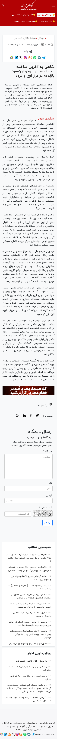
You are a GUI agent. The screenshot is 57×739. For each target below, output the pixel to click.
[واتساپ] (34, 58)
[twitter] (37, 416)
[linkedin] (24, 416)
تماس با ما (46, 734)
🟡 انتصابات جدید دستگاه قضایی (23, 15)
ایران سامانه (21, 729)
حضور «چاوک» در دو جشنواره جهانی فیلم (28, 643)
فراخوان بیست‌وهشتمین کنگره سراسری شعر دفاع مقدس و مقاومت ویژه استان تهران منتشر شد (28, 558)
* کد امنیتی (45, 507)
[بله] (39, 59)
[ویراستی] (16, 58)
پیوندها (53, 734)
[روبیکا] (11, 58)
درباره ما (38, 734)
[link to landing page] (28, 5)
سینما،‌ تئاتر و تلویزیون (25, 38)
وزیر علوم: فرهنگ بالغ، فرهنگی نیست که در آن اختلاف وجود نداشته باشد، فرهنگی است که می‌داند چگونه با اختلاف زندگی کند (29, 688)
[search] (3, 5)
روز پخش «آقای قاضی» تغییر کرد (32, 661)
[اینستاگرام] (25, 58)
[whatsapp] (17, 416)
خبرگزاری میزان (46, 119)
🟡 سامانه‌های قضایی (47, 21)
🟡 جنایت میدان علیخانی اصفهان (25, 21)
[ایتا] (30, 58)
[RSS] (9, 735)
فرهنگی (41, 38)
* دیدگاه (47, 451)
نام (50, 483)
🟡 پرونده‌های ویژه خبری (46, 15)
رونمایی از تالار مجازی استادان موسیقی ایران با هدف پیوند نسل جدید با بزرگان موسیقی (30, 634)
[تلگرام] (43, 58)
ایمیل (49, 495)
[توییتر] (20, 58)
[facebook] (31, 416)
